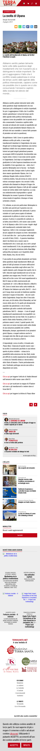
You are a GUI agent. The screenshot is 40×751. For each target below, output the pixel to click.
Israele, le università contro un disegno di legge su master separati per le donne (20, 424)
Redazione (20, 683)
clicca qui (14, 733)
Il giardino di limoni (17, 421)
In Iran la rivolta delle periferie (13, 443)
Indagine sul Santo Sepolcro (26, 502)
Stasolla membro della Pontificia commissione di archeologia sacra (26, 481)
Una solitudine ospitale (29, 576)
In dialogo (13, 449)
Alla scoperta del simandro (26, 468)
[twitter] (31, 27)
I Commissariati (20, 693)
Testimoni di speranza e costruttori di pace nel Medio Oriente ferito (27, 491)
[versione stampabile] (35, 27)
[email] (16, 27)
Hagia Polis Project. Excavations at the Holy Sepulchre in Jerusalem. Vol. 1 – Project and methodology (29, 621)
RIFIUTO (26, 745)
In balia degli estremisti (11, 434)
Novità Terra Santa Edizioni (12, 550)
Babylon (12, 431)
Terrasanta (20, 704)
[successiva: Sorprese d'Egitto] (35, 404)
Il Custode (20, 691)
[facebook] (27, 27)
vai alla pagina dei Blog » (29, 455)
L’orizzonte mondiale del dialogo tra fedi (16, 452)
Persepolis (13, 440)
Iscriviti (20, 535)
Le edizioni (20, 685)
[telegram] (23, 27)
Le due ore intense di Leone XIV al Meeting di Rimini (26, 514)
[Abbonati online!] (27, 3)
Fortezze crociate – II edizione (10, 615)
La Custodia (20, 688)
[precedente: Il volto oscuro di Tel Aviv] (31, 404)
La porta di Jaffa (9, 12)
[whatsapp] (19, 27)
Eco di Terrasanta (20, 706)
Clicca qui (6, 376)
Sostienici (20, 696)
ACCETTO (14, 745)
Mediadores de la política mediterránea (10, 577)
